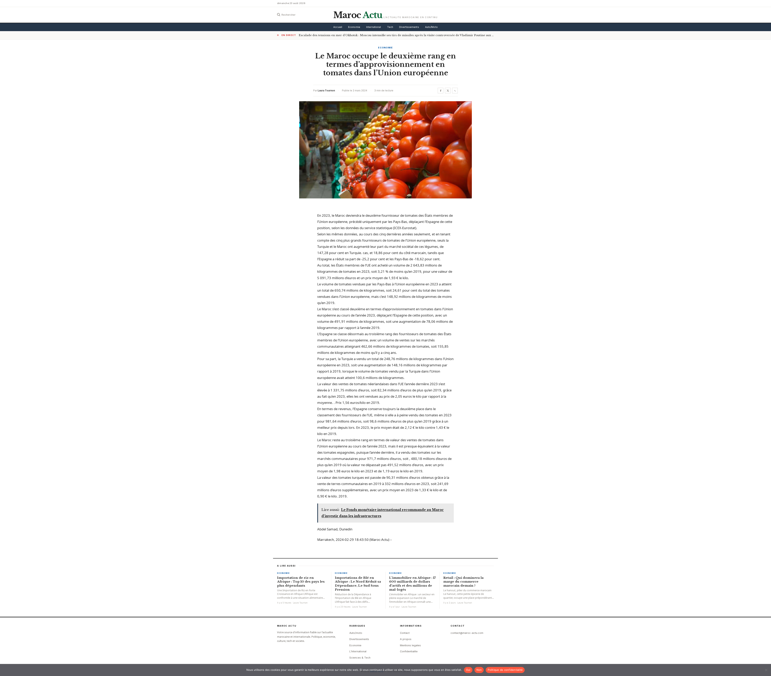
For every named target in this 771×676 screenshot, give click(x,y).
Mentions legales (410, 645)
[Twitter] (448, 90)
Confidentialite (409, 651)
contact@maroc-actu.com (467, 632)
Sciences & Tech (359, 657)
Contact (405, 632)
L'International (357, 651)
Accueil (337, 27)
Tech (390, 27)
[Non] (766, 670)
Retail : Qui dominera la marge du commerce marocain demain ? (463, 582)
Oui (468, 669)
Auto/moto (355, 632)
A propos (405, 639)
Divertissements (409, 27)
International (373, 27)
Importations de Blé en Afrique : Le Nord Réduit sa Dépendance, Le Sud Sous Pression (358, 583)
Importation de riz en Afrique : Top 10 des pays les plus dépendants (301, 582)
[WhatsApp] (455, 90)
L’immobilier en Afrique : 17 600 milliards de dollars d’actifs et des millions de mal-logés (412, 583)
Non (479, 669)
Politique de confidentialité (505, 669)
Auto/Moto (431, 27)
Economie (354, 27)
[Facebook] (440, 90)
